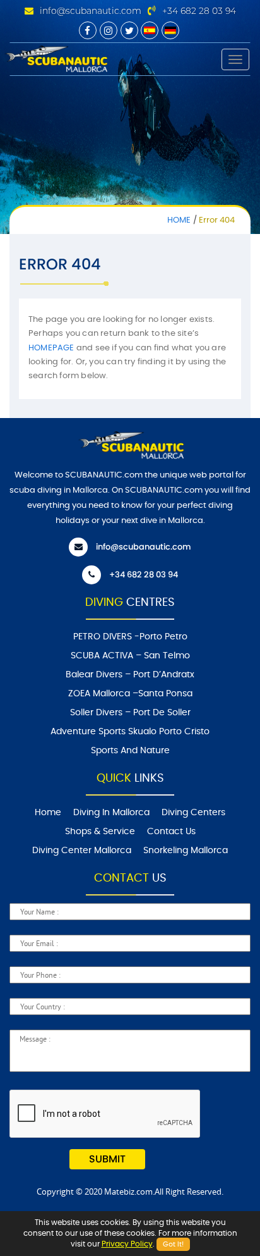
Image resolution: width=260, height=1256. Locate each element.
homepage (51, 348)
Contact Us (171, 831)
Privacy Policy (127, 1244)
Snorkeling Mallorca (185, 850)
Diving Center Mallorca (81, 850)
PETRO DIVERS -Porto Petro (130, 636)
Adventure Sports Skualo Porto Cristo (130, 731)
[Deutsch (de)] (170, 30)
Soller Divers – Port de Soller (130, 712)
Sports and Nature (130, 750)
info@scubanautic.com (90, 10)
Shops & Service (100, 831)
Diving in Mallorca (111, 812)
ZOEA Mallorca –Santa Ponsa (130, 693)
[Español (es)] (149, 30)
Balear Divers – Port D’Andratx (130, 674)
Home (179, 220)
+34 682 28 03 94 (199, 10)
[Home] (55, 57)
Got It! (173, 1244)
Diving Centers (193, 812)
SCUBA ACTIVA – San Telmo (130, 655)
